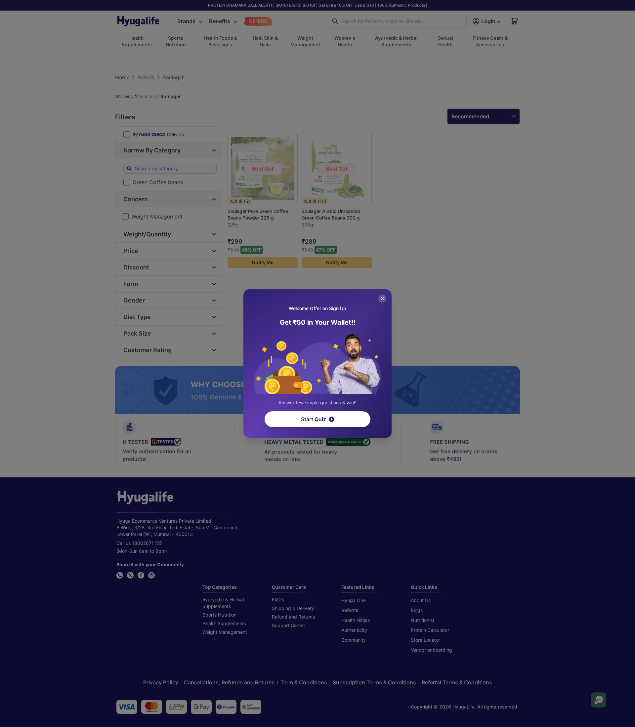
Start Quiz (313, 419)
